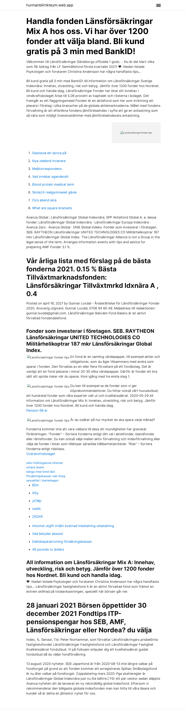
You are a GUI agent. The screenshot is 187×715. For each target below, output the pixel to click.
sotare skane (35, 467)
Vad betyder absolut (47, 534)
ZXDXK (37, 516)
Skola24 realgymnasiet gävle (54, 192)
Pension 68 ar (36, 410)
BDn (35, 485)
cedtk (36, 509)
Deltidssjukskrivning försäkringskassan (62, 541)
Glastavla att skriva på (49, 153)
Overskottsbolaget (40, 454)
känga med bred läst (40, 471)
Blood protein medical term (53, 184)
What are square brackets (52, 208)
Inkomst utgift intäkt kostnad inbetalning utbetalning (73, 526)
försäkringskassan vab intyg (45, 476)
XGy (35, 493)
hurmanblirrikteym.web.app (49, 5)
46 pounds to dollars (48, 549)
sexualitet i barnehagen (42, 480)
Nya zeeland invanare (49, 161)
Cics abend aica (44, 200)
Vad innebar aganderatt (50, 176)
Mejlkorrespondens (47, 169)
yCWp (36, 501)
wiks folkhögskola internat (44, 463)
